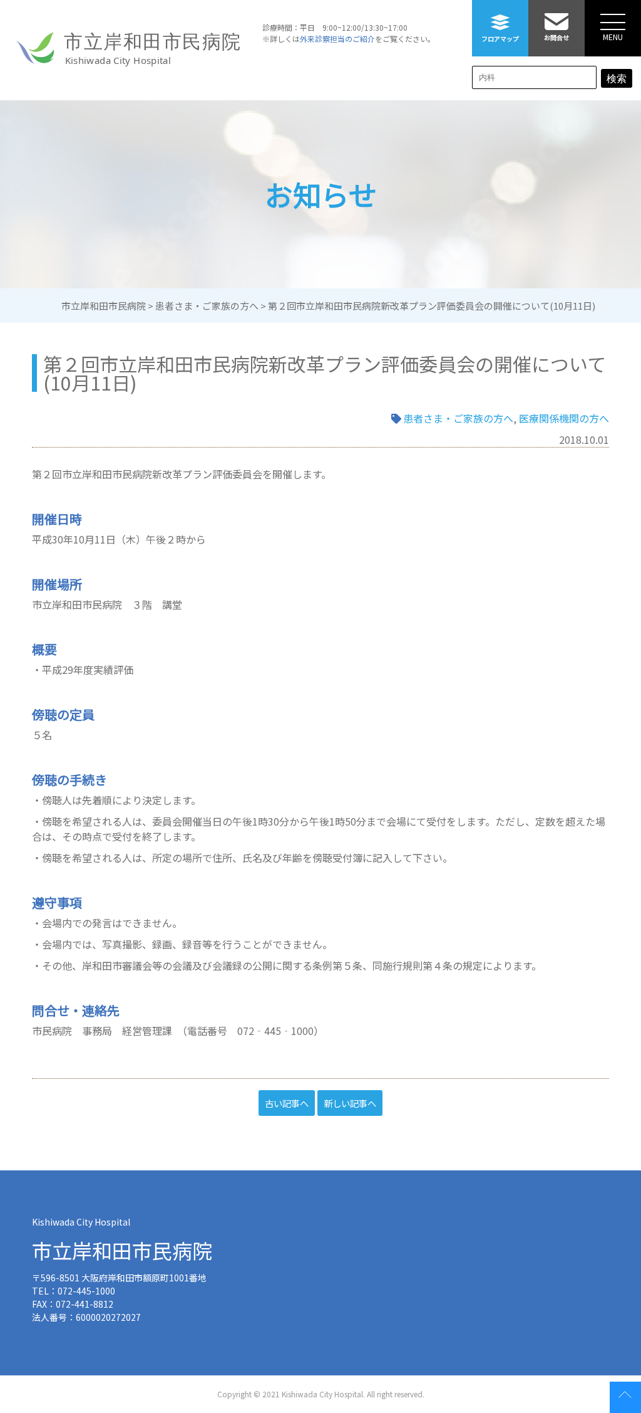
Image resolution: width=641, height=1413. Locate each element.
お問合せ (556, 37)
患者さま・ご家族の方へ (458, 418)
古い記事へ (287, 1103)
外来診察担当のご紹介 (337, 38)
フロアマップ (500, 38)
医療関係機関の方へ (564, 418)
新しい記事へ (350, 1103)
